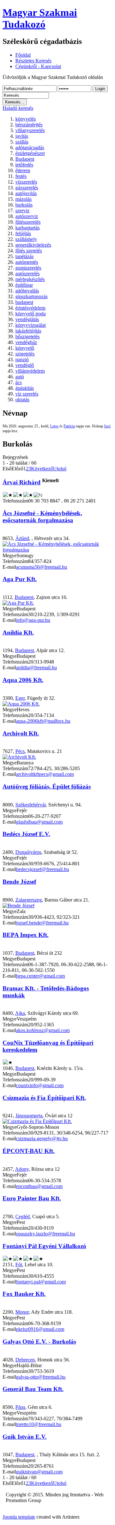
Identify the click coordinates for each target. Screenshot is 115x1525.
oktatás (22, 399)
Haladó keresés (18, 108)
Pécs (20, 751)
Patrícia (69, 426)
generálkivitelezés (33, 245)
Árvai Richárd (22, 482)
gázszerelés (26, 187)
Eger (20, 698)
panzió (22, 359)
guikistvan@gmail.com (39, 1471)
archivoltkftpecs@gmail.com (45, 774)
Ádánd (22, 538)
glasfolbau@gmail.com (39, 822)
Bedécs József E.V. (26, 834)
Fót (18, 1264)
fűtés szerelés (28, 250)
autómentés (26, 262)
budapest (24, 302)
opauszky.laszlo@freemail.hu (45, 1233)
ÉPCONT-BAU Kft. (29, 1151)
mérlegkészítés (30, 279)
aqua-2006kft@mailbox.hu (43, 721)
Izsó (107, 426)
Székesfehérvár (30, 804)
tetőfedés (24, 164)
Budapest (24, 159)
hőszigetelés (27, 336)
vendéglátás (27, 319)
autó (19, 376)
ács (18, 382)
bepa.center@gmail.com (40, 976)
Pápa (20, 1407)
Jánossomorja (28, 1115)
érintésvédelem (30, 308)
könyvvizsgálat (30, 325)
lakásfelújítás (28, 331)
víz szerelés (26, 394)
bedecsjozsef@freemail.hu (42, 869)
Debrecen (25, 1359)
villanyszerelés (30, 130)
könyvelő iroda (30, 313)
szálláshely (26, 239)
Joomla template (19, 1517)
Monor (22, 1312)
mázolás (23, 199)
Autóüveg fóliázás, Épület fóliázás (47, 786)
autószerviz (26, 216)
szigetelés (24, 353)
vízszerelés (26, 182)
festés (21, 176)
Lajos (54, 426)
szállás (21, 141)
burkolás (24, 204)
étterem (22, 170)
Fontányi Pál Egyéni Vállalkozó (44, 1246)
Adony (22, 1169)
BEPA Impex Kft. (26, 934)
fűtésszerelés (28, 222)
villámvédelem (30, 371)
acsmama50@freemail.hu (41, 567)
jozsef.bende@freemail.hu (42, 922)
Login (100, 88)
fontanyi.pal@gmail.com (41, 1281)
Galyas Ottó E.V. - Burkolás (39, 1341)
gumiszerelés (28, 268)
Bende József (19, 881)
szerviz (22, 210)
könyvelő (24, 348)
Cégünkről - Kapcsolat (38, 66)
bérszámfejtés (28, 124)
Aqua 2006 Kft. (23, 680)
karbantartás (27, 227)
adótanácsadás (29, 147)
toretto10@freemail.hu (38, 1424)
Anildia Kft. (18, 632)
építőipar (24, 285)
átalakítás (24, 388)
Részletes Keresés (33, 60)
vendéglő (24, 365)
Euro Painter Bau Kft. (32, 1198)
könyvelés (25, 119)
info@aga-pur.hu (33, 620)
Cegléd (22, 1216)
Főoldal (23, 55)
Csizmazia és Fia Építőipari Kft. (44, 1097)
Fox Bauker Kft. (24, 1293)
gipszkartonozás (31, 296)
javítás (21, 136)
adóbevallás (27, 290)
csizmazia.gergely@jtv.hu (42, 1138)
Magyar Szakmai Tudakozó (40, 18)
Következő (42, 468)
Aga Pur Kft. (20, 579)
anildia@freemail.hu (36, 667)
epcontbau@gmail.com (39, 1186)
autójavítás (26, 193)
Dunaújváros (28, 852)
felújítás (23, 233)
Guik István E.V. (25, 1436)
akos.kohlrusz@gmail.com (43, 1030)
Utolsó (59, 468)
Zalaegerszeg (28, 900)
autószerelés (27, 273)
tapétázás (24, 256)
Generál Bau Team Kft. (33, 1389)
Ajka (20, 1013)
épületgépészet (30, 153)
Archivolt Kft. (21, 733)
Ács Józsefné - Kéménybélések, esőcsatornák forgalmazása (42, 517)
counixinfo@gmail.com (40, 1085)
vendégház (26, 342)
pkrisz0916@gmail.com (40, 1329)
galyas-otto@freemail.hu (40, 1377)
